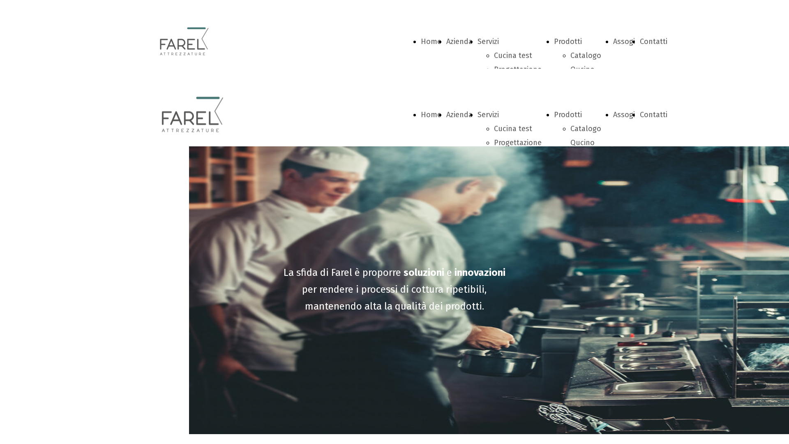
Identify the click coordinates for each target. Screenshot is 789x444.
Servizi (488, 41)
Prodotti (568, 41)
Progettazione (518, 142)
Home (431, 41)
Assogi (624, 41)
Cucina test (513, 55)
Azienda (459, 41)
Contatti (653, 41)
